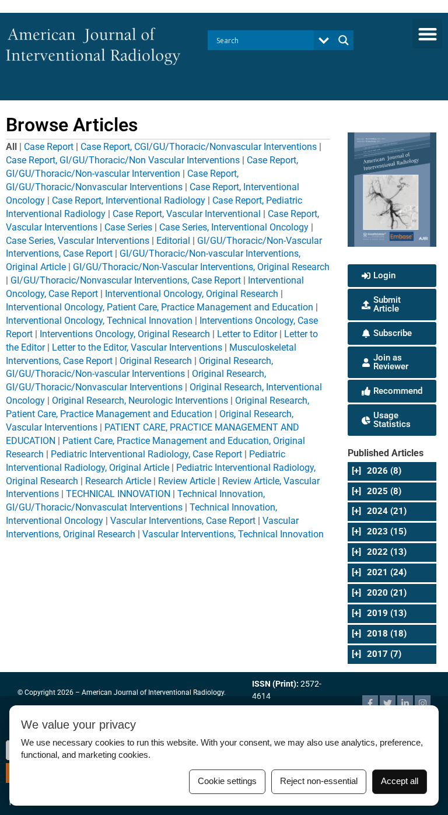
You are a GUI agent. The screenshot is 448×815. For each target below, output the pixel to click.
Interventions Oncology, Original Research (125, 334)
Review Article (186, 481)
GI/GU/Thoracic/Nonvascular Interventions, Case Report (125, 280)
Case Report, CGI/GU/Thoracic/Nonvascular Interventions (198, 146)
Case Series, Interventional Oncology (234, 227)
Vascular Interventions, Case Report (183, 520)
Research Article (118, 481)
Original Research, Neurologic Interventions (140, 400)
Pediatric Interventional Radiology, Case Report (146, 454)
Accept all (399, 781)
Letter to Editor (247, 334)
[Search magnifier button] (344, 40)
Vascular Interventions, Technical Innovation (233, 534)
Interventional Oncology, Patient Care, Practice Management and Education (159, 307)
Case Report (49, 146)
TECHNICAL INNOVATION (118, 493)
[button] (427, 33)
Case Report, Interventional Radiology (128, 200)
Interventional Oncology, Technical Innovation (99, 320)
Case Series (128, 227)
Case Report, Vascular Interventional (187, 213)
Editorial (173, 240)
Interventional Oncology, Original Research (191, 293)
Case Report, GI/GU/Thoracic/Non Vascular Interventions (123, 160)
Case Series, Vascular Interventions (77, 240)
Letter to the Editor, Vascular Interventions (137, 347)
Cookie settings (227, 781)
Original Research (156, 360)
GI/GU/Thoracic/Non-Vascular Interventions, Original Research (201, 266)
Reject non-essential (319, 781)
